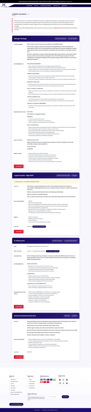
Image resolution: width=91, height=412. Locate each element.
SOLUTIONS (29, 5)
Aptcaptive (14, 379)
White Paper (32, 383)
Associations (32, 387)
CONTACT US (56, 5)
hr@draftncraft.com (59, 27)
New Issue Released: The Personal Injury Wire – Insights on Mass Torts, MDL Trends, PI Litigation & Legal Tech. (45, 1)
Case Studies (32, 381)
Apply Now (19, 166)
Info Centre (31, 385)
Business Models (14, 381)
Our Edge (13, 390)
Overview (13, 385)
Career (12, 383)
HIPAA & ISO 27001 (15, 394)
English (65, 5)
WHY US (36, 5)
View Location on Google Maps (39, 226)
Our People (13, 387)
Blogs (30, 379)
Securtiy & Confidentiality (16, 392)
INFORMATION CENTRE (46, 5)
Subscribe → (65, 396)
